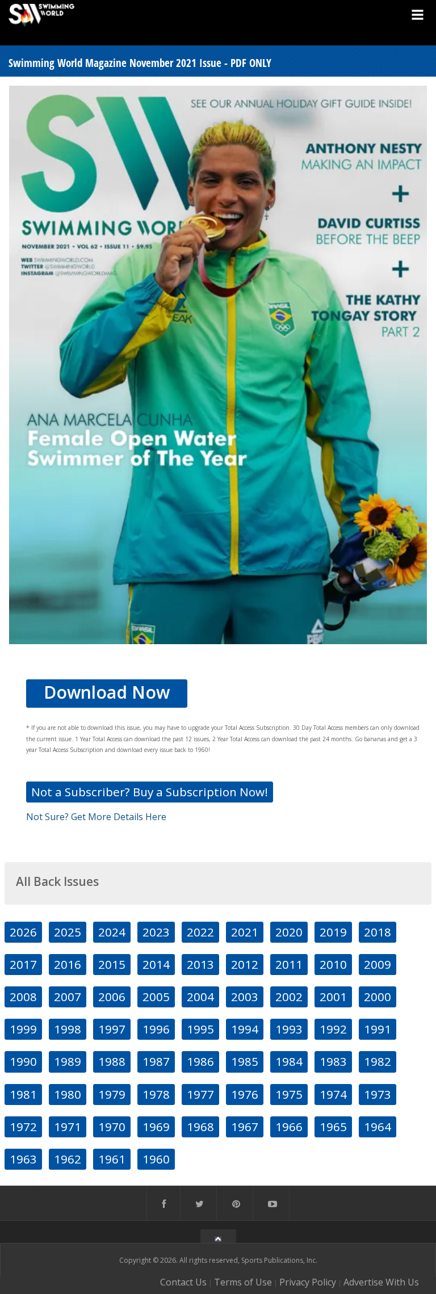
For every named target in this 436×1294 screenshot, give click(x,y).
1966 (289, 1127)
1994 (244, 1029)
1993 (289, 1029)
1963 (23, 1159)
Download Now (107, 692)
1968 (200, 1127)
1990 (23, 1061)
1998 (67, 1029)
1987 (156, 1061)
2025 (67, 932)
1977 (200, 1094)
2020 (289, 932)
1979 (111, 1094)
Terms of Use (243, 1282)
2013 (200, 964)
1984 (289, 1061)
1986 (200, 1061)
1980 (67, 1094)
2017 (23, 964)
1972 (23, 1127)
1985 (244, 1061)
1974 (333, 1094)
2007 (67, 997)
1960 (156, 1159)
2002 (289, 997)
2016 (67, 964)
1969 (156, 1127)
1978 (156, 1094)
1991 (377, 1029)
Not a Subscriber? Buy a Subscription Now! (149, 792)
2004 (200, 997)
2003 (244, 997)
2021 (244, 932)
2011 (289, 964)
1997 (111, 1029)
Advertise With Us (381, 1282)
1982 (377, 1061)
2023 (156, 932)
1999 (23, 1029)
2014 (156, 964)
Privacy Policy (307, 1282)
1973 (377, 1094)
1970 (111, 1127)
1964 (377, 1127)
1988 (111, 1061)
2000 (377, 997)
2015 (111, 964)
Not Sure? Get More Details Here (96, 816)
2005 (156, 997)
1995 (200, 1029)
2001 (333, 997)
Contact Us (183, 1282)
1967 (244, 1127)
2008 (23, 997)
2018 (377, 932)
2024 (111, 932)
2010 (333, 964)
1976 (244, 1094)
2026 (23, 932)
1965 (333, 1127)
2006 (111, 997)
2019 (333, 932)
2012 (244, 964)
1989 (67, 1061)
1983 (333, 1061)
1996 (156, 1029)
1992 (333, 1029)
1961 (111, 1159)
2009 (377, 964)
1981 (23, 1094)
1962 (67, 1159)
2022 (200, 932)
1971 (67, 1127)
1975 (289, 1094)
